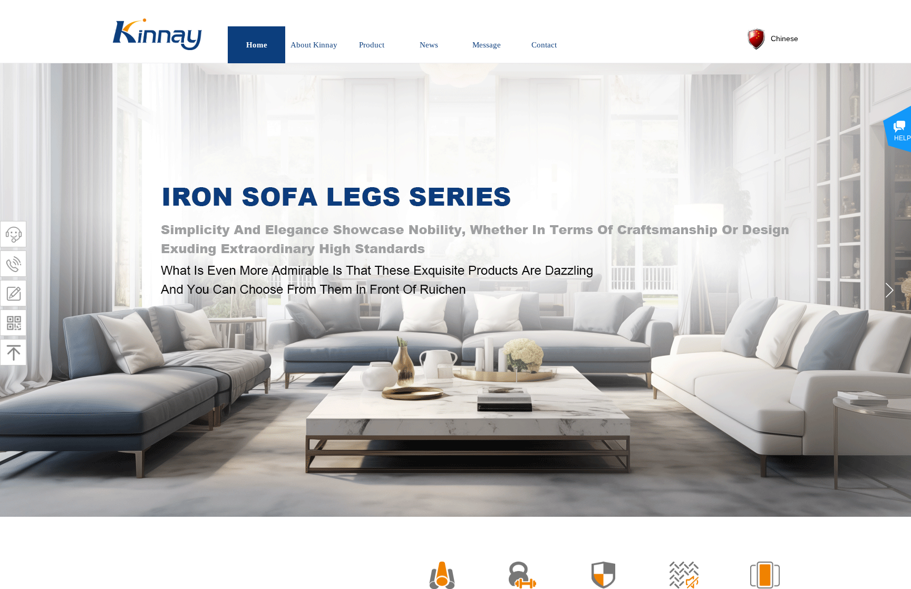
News (429, 45)
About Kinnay (313, 45)
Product (371, 45)
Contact (544, 45)
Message (486, 45)
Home (256, 45)
